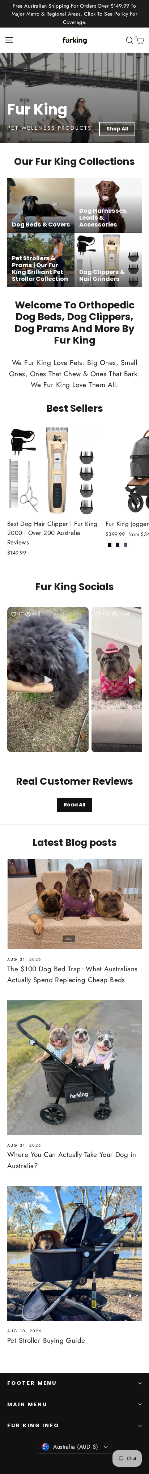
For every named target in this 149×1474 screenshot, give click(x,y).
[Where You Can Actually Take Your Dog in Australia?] (74, 1067)
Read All (74, 804)
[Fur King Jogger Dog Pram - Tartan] (125, 545)
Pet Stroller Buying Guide (46, 1340)
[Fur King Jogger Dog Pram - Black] (109, 545)
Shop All (117, 128)
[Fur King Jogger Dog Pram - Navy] (117, 545)
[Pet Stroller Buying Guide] (74, 1253)
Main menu (27, 1404)
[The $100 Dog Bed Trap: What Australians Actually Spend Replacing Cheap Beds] (74, 904)
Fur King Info (33, 1425)
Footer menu (32, 1383)
